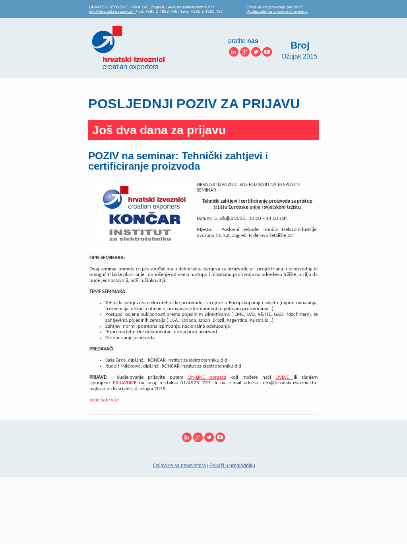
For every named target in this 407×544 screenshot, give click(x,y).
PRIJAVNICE (126, 382)
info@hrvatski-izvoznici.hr (112, 11)
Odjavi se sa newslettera (179, 465)
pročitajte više (104, 400)
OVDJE (284, 377)
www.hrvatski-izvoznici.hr (190, 7)
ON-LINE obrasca (207, 377)
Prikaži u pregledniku (232, 465)
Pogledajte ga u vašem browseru (276, 11)
